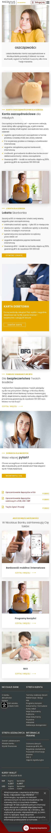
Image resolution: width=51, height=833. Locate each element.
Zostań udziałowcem (11, 741)
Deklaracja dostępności (36, 725)
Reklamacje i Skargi (34, 698)
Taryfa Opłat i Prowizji (15, 507)
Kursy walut (31, 708)
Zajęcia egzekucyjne (35, 760)
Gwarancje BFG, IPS (34, 746)
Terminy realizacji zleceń (36, 695)
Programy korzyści (34, 703)
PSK (27, 700)
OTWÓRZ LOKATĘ (14, 255)
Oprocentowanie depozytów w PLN (20, 492)
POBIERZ (45, 493)
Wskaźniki (30, 722)
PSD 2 (28, 757)
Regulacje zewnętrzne (35, 749)
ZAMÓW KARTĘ (15, 325)
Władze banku (8, 743)
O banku (5, 695)
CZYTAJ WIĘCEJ (9, 406)
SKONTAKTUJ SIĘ (14, 476)
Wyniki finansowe (9, 746)
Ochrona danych (33, 743)
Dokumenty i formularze (36, 706)
